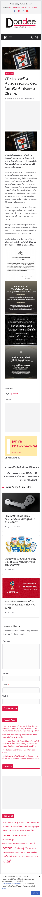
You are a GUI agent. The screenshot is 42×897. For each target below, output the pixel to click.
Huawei (14, 830)
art (29, 822)
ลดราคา (7, 848)
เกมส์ (10, 853)
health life (6, 830)
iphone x (27, 830)
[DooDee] (5, 37)
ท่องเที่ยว (10, 844)
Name (5, 673)
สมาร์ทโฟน (33, 848)
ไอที (8, 861)
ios (18, 830)
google (36, 826)
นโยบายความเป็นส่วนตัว (11, 884)
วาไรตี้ (16, 848)
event (16, 826)
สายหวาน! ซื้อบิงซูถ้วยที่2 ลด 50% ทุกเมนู (22, 467)
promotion (9, 835)
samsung (26, 835)
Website (6, 696)
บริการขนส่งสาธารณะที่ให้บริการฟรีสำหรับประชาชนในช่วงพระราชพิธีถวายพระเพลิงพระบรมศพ (20, 476)
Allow (35, 893)
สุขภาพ (5, 852)
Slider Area (9, 73)
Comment (7, 641)
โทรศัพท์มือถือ (28, 856)
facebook (23, 826)
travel (16, 840)
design (7, 826)
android (11, 822)
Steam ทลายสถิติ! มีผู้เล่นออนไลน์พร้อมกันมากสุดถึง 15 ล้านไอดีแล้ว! (20, 519)
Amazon (4, 822)
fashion (30, 826)
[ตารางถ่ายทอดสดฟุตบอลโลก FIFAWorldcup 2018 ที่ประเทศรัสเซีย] (20, 579)
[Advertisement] (23, 115)
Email (5, 684)
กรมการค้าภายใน (24, 840)
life (32, 830)
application (24, 822)
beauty (33, 822)
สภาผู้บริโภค (24, 848)
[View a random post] (37, 37)
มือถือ (27, 844)
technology (8, 839)
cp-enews (14, 394)
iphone (22, 831)
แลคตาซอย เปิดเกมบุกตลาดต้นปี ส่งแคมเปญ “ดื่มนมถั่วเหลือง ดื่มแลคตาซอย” (20, 561)
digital (12, 826)
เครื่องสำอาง (16, 853)
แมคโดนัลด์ (7, 856)
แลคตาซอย (17, 856)
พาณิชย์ (15, 844)
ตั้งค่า (4, 888)
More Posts (16, 452)
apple (17, 822)
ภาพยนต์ (21, 843)
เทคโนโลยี (25, 852)
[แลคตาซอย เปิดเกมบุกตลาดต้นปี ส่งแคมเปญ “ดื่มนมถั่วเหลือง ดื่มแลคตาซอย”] (20, 537)
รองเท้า (33, 843)
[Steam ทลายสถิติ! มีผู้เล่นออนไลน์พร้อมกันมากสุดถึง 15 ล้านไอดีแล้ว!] (20, 494)
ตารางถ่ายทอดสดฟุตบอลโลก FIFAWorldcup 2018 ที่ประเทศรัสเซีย (20, 604)
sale (19, 835)
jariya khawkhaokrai (27, 98)
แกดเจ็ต (33, 852)
